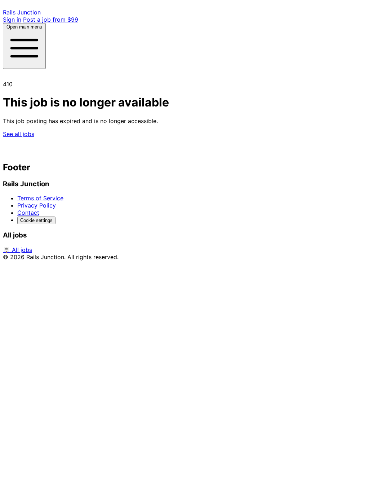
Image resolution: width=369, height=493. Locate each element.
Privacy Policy (36, 205)
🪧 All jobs (17, 249)
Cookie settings (36, 220)
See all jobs (18, 134)
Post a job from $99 (50, 19)
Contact (28, 212)
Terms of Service (40, 198)
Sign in (12, 19)
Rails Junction (22, 12)
